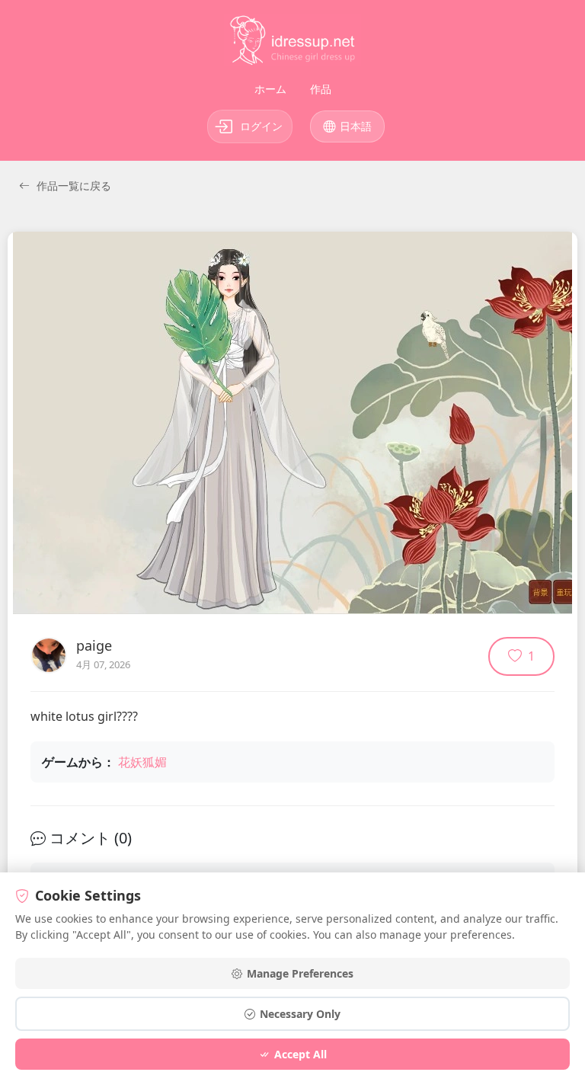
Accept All (300, 1054)
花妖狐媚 (142, 762)
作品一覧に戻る (72, 185)
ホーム (270, 89)
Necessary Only (300, 1014)
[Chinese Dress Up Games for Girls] (292, 43)
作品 (320, 89)
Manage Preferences (300, 973)
